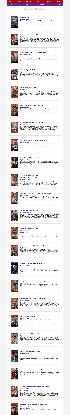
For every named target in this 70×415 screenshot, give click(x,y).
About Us (59, 4)
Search (58, 1)
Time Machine (49, 1)
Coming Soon (39, 1)
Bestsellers (19, 1)
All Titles (10, 4)
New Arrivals (28, 1)
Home (10, 1)
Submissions (42, 4)
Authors (26, 4)
